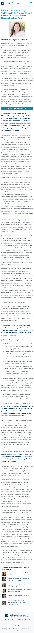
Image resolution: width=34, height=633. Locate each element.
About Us (6, 619)
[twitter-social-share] (18, 626)
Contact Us (14, 619)
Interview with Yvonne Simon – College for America (18, 596)
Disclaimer (27, 619)
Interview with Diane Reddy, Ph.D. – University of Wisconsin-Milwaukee (19, 590)
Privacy (20, 619)
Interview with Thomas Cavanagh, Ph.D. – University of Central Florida (18, 579)
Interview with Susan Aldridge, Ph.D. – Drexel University (19, 573)
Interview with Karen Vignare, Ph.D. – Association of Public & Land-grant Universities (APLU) (17, 602)
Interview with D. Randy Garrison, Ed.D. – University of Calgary (18, 585)
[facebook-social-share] (15, 626)
